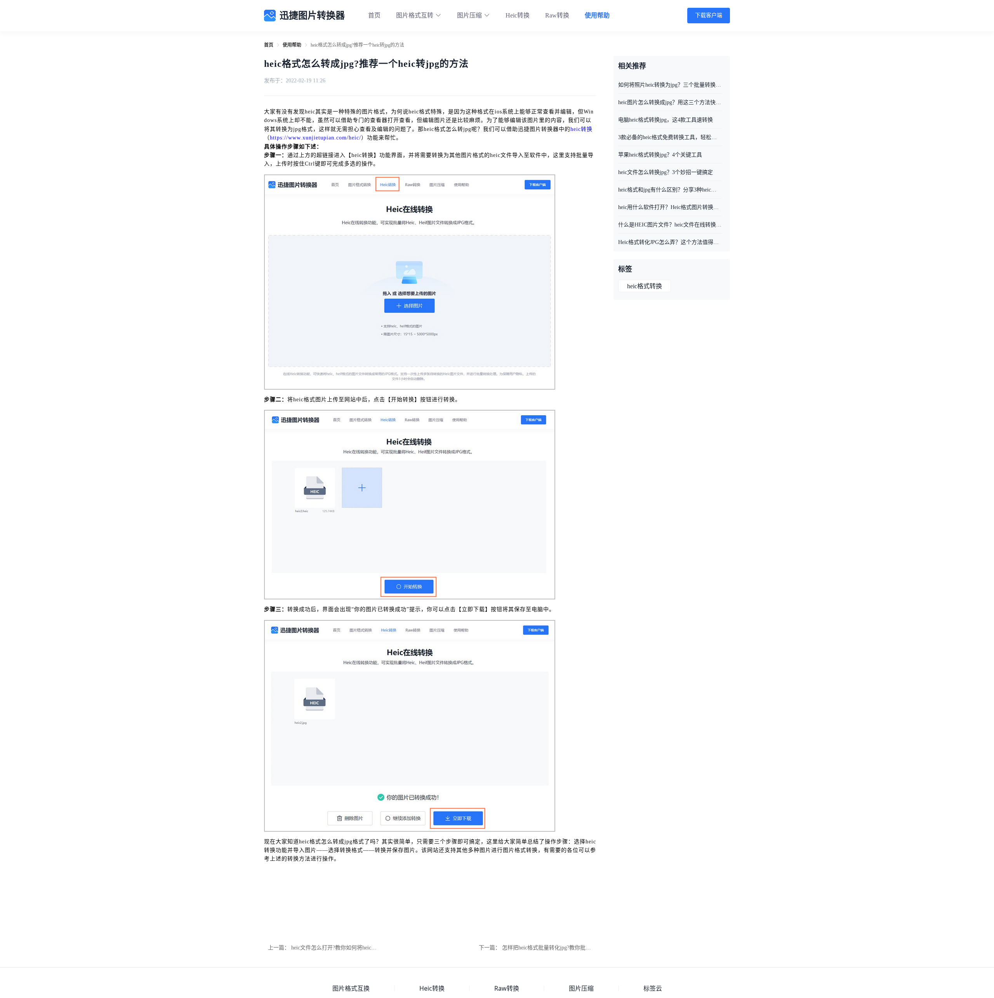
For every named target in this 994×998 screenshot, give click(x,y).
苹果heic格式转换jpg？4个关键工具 (660, 155)
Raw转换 (557, 15)
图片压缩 (581, 988)
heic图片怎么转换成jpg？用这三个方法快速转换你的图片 (669, 102)
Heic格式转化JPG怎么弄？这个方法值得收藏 (669, 242)
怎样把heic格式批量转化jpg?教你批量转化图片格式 (563, 948)
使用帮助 (597, 15)
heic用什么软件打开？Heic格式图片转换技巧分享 (669, 207)
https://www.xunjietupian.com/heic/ (315, 138)
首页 (374, 15)
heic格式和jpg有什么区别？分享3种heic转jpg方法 (669, 190)
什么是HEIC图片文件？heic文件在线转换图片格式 (669, 225)
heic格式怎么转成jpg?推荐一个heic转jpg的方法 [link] (357, 45)
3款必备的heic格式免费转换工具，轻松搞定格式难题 (669, 137)
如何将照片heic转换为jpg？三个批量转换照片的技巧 (669, 85)
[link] (268, 45)
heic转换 (581, 129)
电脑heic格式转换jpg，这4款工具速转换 (665, 120)
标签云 (652, 988)
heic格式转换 (644, 286)
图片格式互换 (351, 988)
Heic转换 (518, 15)
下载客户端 (708, 15)
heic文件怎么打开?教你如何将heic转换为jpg (342, 948)
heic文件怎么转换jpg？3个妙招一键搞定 (665, 172)
